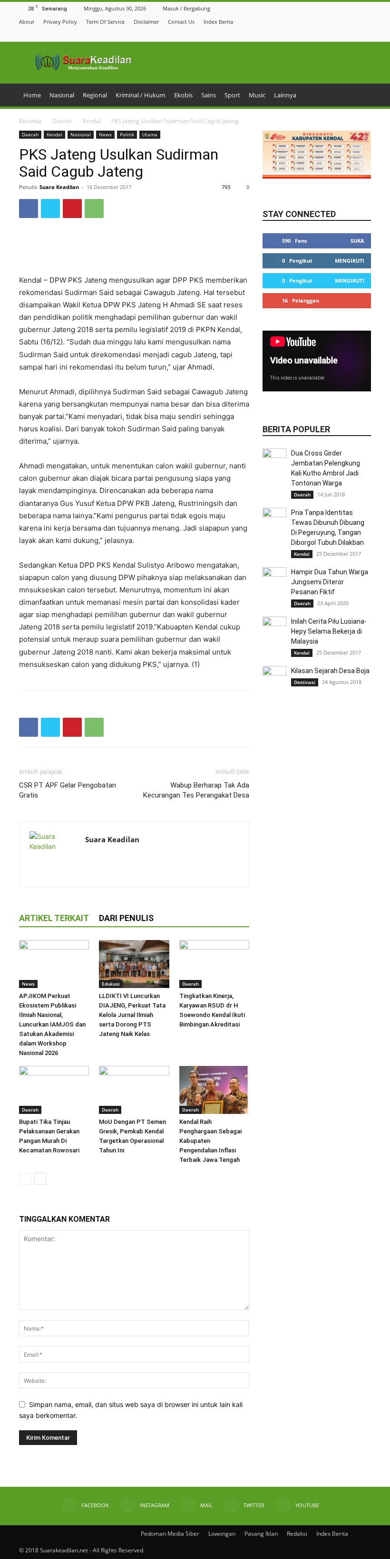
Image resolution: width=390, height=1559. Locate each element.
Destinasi (304, 682)
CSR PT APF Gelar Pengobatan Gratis (67, 790)
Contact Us (181, 21)
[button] (306, 34)
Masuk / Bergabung (186, 8)
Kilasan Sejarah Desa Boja (330, 671)
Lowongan (221, 1534)
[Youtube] (366, 34)
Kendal (92, 121)
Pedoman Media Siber (170, 1534)
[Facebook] (318, 34)
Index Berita (218, 21)
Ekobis (183, 95)
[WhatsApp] (94, 208)
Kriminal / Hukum (141, 95)
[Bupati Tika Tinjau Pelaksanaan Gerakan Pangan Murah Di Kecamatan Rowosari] (54, 1090)
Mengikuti (349, 260)
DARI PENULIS (126, 918)
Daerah (62, 121)
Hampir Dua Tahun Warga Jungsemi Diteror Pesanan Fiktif (329, 582)
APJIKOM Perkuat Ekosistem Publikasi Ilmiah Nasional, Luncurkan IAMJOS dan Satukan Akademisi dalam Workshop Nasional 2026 (52, 1024)
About (26, 21)
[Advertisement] (134, 250)
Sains (208, 95)
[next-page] (40, 1179)
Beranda (30, 121)
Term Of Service (105, 21)
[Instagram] (330, 34)
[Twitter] (354, 34)
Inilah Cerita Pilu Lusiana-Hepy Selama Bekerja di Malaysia (329, 631)
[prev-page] (25, 1179)
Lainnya (285, 95)
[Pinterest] (72, 208)
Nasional (61, 95)
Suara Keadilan (59, 186)
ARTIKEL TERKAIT (54, 918)
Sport (232, 95)
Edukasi (111, 983)
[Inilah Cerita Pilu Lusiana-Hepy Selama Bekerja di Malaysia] (274, 628)
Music (257, 95)
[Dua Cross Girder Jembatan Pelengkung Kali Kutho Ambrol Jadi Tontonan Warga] (274, 460)
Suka (357, 240)
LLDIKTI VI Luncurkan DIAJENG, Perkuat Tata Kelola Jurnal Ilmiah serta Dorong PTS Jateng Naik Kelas (132, 1014)
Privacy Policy (60, 21)
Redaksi (297, 1534)
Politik (127, 134)
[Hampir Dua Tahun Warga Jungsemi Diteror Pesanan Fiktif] (274, 579)
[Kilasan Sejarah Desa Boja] (274, 678)
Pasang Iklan (261, 1534)
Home (32, 95)
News (105, 134)
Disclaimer (146, 21)
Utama (149, 134)
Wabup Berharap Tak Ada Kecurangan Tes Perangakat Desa (196, 790)
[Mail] (342, 34)
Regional (95, 95)
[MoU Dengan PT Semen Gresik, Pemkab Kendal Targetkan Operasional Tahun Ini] (134, 1090)
